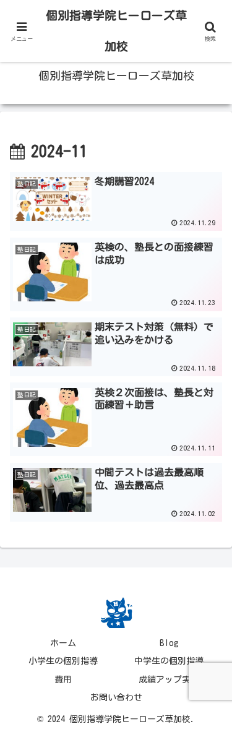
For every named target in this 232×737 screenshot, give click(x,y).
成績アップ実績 (169, 679)
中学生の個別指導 (169, 661)
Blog (169, 643)
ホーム (63, 643)
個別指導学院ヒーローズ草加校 (116, 30)
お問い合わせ (116, 697)
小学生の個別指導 (63, 661)
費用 (63, 679)
